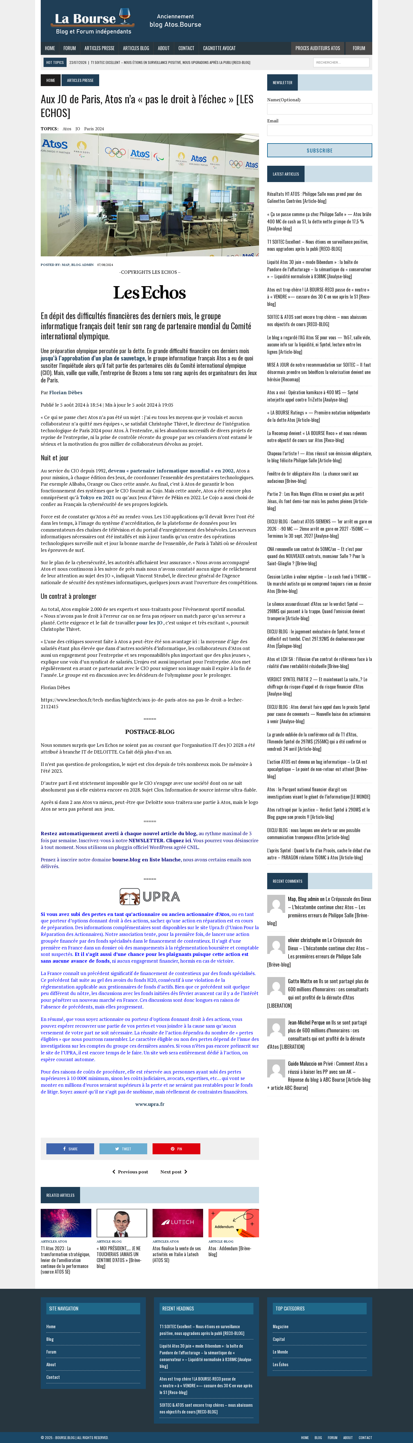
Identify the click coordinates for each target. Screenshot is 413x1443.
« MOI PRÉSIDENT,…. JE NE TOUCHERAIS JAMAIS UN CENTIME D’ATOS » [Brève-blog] (119, 1257)
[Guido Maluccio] (276, 1073)
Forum (69, 48)
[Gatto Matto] (276, 991)
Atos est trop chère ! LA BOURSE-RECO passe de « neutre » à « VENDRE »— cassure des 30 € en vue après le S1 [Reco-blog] (319, 296)
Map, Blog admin (78, 265)
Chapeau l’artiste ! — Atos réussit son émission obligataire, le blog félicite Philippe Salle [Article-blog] (319, 457)
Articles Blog (136, 48)
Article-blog (109, 1241)
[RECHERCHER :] (341, 61)
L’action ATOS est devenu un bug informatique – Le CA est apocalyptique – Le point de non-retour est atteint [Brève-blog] (317, 768)
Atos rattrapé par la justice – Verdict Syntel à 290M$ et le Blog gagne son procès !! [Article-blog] (318, 813)
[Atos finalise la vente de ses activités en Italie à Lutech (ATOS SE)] (178, 1233)
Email (272, 121)
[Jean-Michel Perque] (276, 1032)
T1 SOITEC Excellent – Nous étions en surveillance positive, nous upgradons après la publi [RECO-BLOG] (317, 245)
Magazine (281, 1326)
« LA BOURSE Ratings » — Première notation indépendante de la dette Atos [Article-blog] (318, 416)
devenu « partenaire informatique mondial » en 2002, (171, 470)
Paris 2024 (94, 128)
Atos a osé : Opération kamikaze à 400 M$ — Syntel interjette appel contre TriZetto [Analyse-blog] (312, 396)
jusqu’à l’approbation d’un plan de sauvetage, (93, 358)
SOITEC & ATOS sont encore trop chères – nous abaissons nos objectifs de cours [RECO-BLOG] (317, 320)
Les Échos (280, 1364)
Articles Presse (99, 48)
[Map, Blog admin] (276, 909)
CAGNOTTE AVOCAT (219, 48)
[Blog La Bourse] (126, 21)
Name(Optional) (283, 100)
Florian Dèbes (65, 392)
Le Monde (280, 1351)
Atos (67, 128)
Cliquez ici (178, 840)
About (164, 48)
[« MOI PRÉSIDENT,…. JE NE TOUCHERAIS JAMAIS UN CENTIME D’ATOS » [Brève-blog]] (122, 1233)
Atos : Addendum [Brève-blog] (229, 1251)
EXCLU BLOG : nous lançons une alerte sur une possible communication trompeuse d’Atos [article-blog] (313, 834)
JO (78, 128)
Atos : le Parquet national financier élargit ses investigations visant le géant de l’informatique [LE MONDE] (318, 793)
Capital (279, 1339)
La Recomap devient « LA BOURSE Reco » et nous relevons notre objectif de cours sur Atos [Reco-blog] (317, 437)
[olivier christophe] (276, 950)
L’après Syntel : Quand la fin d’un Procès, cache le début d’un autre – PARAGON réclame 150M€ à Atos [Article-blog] (319, 854)
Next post (170, 1172)
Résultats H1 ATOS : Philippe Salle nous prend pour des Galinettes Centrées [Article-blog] (314, 198)
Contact (186, 48)
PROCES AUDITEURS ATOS (318, 48)
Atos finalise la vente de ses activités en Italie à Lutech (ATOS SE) (177, 1254)
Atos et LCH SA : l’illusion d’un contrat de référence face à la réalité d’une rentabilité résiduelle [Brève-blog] (319, 663)
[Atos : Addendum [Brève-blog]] (233, 1233)
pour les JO (149, 622)
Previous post (133, 1172)
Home (50, 48)
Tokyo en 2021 (97, 497)
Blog (50, 1339)
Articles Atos (54, 1241)
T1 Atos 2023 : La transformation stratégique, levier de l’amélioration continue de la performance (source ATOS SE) (65, 1260)
